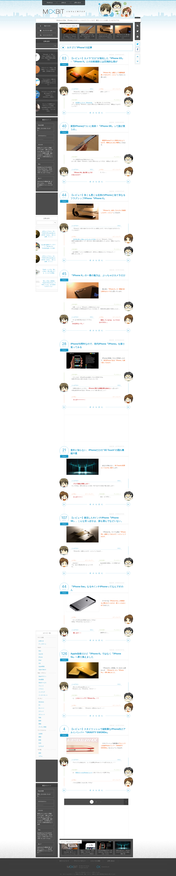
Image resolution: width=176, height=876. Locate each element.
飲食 (40, 740)
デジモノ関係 (42, 727)
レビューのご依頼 (95, 861)
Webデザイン (42, 676)
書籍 (40, 737)
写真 (40, 717)
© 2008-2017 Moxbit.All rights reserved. (84, 866)
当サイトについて (64, 861)
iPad (40, 660)
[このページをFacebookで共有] (137, 49)
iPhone (41, 657)
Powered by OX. (105, 866)
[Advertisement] (47, 203)
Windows (41, 702)
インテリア (42, 692)
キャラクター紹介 (115, 9)
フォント (41, 685)
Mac (40, 651)
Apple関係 (41, 666)
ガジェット (42, 714)
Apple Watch (42, 669)
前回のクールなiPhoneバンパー (84, 772)
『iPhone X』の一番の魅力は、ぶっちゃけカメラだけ (98, 275)
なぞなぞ (41, 746)
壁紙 (40, 724)
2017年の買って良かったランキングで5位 (84, 239)
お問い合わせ (77, 2)
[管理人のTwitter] (137, 31)
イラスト (41, 689)
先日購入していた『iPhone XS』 (84, 102)
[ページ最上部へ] (137, 56)
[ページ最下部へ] (137, 61)
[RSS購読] (137, 25)
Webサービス (42, 682)
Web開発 (41, 679)
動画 (40, 720)
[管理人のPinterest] (137, 36)
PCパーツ (41, 708)
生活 (40, 743)
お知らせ (63, 2)
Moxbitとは (50, 2)
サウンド (41, 711)
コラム (40, 756)
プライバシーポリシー (80, 861)
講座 (40, 753)
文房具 (40, 733)
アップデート (42, 644)
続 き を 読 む (96, 113)
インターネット (43, 695)
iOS (40, 663)
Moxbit (64, 11)
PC (39, 705)
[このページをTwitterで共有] (137, 44)
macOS (41, 654)
